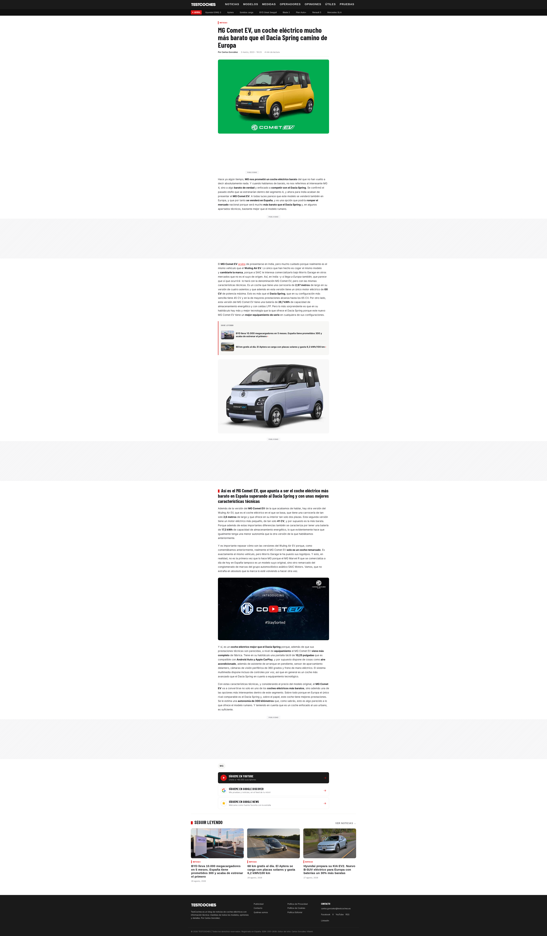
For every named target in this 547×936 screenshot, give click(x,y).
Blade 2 (286, 12)
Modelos (250, 4)
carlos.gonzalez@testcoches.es (336, 908)
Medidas (269, 4)
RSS (347, 914)
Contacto (258, 908)
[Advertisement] (280, 155)
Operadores (290, 4)
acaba (241, 263)
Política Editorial (294, 912)
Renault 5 (316, 12)
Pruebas (347, 4)
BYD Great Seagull (268, 12)
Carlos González (230, 52)
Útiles (330, 4)
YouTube (340, 914)
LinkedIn (325, 920)
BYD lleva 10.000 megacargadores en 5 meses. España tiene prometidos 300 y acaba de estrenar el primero (217, 871)
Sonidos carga (246, 12)
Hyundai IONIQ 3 (213, 12)
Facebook (325, 914)
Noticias (232, 4)
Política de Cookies (296, 908)
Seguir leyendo (208, 822)
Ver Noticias (345, 823)
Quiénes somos (261, 912)
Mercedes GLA (334, 12)
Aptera (230, 12)
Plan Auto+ (301, 12)
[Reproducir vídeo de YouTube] (273, 609)
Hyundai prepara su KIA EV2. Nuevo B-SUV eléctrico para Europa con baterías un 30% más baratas (329, 869)
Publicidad (259, 904)
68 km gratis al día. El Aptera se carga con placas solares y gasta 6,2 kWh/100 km (271, 869)
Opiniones (313, 4)
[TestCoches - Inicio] (203, 4)
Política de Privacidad (297, 904)
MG (222, 766)
